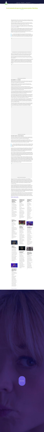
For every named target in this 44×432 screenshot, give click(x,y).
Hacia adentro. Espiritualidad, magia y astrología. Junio (29, 227)
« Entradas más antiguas (14, 288)
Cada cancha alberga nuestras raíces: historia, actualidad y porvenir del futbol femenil (14, 269)
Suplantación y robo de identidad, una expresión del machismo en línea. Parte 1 (29, 200)
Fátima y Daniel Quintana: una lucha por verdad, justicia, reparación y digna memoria (29, 253)
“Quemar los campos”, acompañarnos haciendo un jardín (14, 246)
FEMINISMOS (21, 231)
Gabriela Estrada (30, 255)
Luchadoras (14, 248)
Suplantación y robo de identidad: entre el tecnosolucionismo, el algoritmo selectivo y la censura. (22, 201)
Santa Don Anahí (22, 253)
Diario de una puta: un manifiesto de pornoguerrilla (21, 252)
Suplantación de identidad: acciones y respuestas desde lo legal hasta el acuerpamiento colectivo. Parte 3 (14, 201)
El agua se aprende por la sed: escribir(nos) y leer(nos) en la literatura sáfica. (21, 226)
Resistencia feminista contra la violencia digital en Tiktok (14, 220)
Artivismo (15, 249)
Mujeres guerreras (21, 256)
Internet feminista (14, 205)
